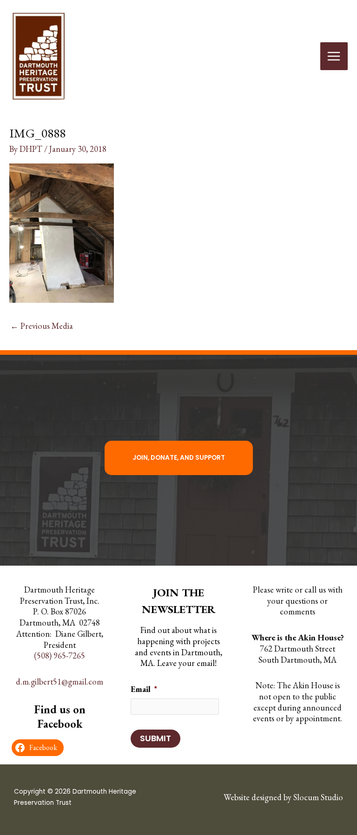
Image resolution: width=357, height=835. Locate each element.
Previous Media (41, 325)
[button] (179, 458)
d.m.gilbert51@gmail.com (59, 681)
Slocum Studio (318, 797)
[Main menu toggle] (334, 56)
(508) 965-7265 (59, 655)
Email (144, 689)
